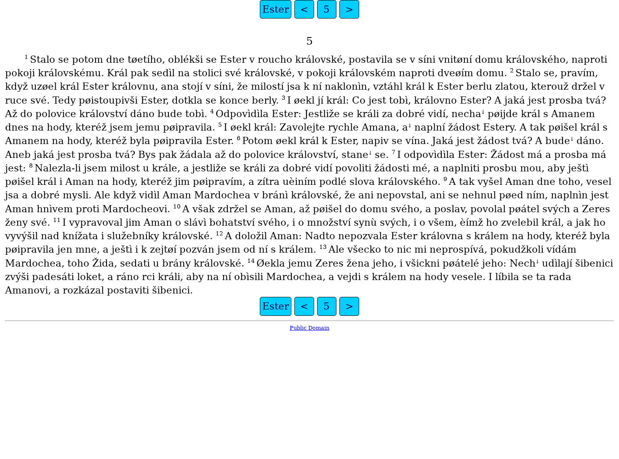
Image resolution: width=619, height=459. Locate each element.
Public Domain (309, 328)
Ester (275, 9)
